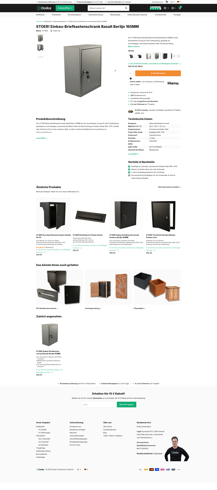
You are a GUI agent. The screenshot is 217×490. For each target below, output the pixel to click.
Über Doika (107, 427)
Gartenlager (40, 457)
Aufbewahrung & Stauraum (137, 15)
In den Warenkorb (158, 73)
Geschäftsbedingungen (78, 439)
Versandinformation (77, 436)
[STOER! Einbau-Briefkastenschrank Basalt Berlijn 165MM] (50, 335)
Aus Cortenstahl (44, 439)
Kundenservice (157, 2)
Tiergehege (40, 448)
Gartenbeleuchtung (95, 15)
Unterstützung (76, 422)
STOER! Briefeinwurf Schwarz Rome (88, 235)
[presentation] (174, 56)
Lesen (41, 138)
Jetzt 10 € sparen (126, 404)
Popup (180, 64)
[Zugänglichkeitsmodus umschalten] (167, 1)
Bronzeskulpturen (74, 15)
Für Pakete (42, 430)
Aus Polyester (43, 442)
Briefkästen (40, 15)
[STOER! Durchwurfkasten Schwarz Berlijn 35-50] (53, 214)
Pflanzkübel (56, 15)
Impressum (158, 453)
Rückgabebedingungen (78, 442)
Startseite (39, 21)
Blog (105, 433)
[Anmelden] (173, 8)
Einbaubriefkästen (59, 21)
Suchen (126, 8)
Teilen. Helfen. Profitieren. (113, 436)
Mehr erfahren (134, 46)
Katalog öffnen (64, 8)
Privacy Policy (75, 445)
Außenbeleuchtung (43, 451)
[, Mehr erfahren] (166, 8)
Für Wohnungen (44, 433)
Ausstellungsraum (109, 430)
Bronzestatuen (41, 454)
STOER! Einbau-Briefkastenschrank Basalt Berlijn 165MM (48, 352)
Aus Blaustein (43, 445)
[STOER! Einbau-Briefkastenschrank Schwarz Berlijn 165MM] (126, 214)
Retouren (73, 433)
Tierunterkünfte (160, 15)
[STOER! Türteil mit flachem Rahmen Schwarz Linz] (163, 214)
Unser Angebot (43, 422)
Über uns (107, 422)
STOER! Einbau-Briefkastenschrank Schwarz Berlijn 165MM (124, 236)
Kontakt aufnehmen (145, 453)
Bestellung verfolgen (77, 430)
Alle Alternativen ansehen (169, 187)
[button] (115, 70)
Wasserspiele (115, 15)
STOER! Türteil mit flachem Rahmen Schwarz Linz (160, 236)
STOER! (45, 31)
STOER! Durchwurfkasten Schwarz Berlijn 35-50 (53, 236)
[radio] (132, 56)
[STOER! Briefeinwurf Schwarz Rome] (90, 214)
